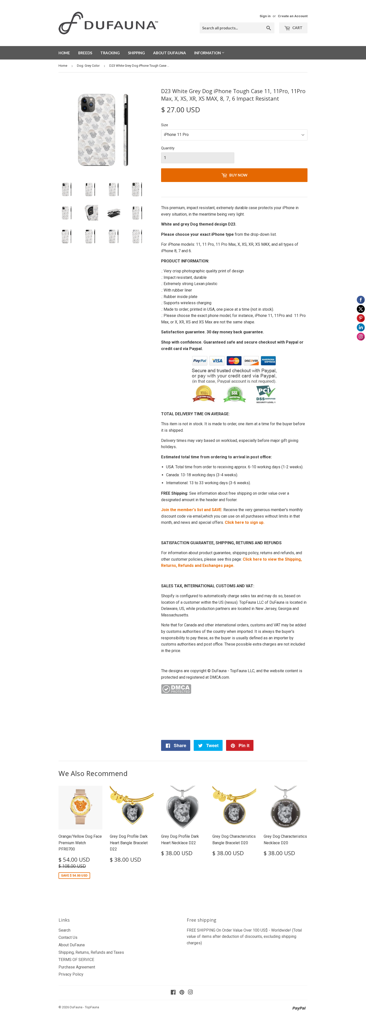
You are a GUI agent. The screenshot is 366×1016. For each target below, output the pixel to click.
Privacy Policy (71, 974)
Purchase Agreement (77, 967)
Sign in (265, 16)
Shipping (136, 53)
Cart (297, 27)
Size (164, 125)
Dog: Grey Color (88, 65)
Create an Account (292, 16)
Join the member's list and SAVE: (192, 509)
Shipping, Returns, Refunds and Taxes (91, 952)
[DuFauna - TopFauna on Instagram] (190, 992)
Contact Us (68, 937)
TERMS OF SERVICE (76, 959)
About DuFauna (169, 53)
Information (208, 53)
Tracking (110, 53)
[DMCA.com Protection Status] (176, 692)
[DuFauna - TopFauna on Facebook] (173, 992)
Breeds (85, 53)
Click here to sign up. (244, 522)
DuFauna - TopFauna (84, 1007)
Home (64, 53)
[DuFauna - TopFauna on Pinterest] (181, 992)
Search (64, 930)
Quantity (168, 148)
